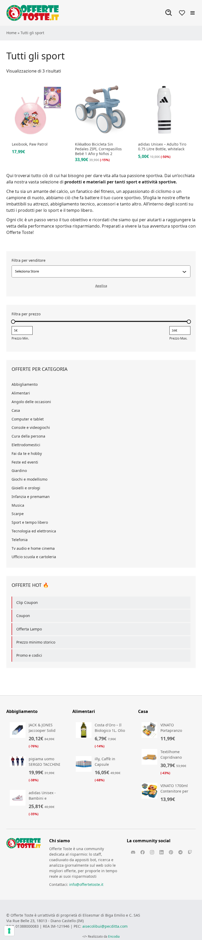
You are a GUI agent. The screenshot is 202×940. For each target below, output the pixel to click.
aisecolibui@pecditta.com (105, 926)
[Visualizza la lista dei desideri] (182, 13)
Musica (18, 505)
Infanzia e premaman (31, 496)
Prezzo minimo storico (35, 642)
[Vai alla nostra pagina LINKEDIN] (161, 852)
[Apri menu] (192, 13)
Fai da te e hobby (27, 453)
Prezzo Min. (20, 338)
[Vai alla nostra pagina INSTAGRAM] (152, 852)
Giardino (19, 470)
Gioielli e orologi (26, 487)
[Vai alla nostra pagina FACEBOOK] (142, 852)
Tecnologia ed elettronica (34, 530)
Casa (16, 410)
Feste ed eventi (25, 462)
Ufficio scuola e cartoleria (34, 556)
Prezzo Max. (178, 338)
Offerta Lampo (29, 628)
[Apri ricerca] (169, 13)
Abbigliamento (25, 384)
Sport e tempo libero (30, 522)
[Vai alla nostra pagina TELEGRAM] (180, 852)
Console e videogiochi (31, 427)
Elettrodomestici (26, 444)
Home (11, 32)
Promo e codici (29, 655)
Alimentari (21, 393)
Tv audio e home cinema (33, 548)
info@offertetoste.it (86, 884)
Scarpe (18, 513)
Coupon (23, 615)
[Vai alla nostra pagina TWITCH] (190, 852)
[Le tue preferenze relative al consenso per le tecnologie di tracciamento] (9, 931)
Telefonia (20, 539)
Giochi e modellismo (29, 479)
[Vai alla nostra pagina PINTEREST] (171, 852)
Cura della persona (28, 436)
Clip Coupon (27, 602)
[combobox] (98, 271)
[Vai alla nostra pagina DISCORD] (133, 852)
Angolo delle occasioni (31, 401)
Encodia (114, 936)
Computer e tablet (28, 419)
